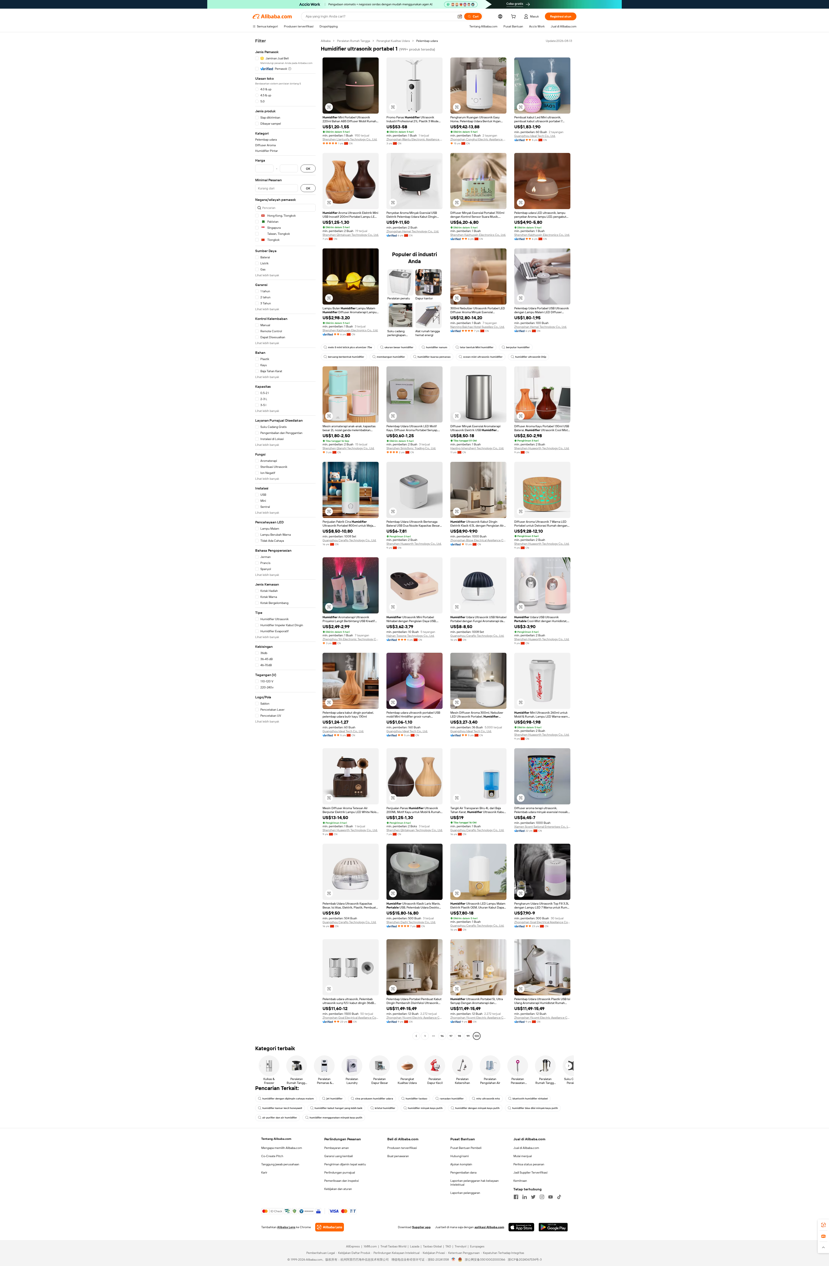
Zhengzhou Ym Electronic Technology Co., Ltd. (351, 639)
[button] (459, 16)
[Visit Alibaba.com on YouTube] (550, 1196)
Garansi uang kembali (338, 1156)
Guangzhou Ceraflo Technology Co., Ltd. (349, 540)
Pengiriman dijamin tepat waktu (345, 1164)
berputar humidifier (518, 347)
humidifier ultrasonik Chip (530, 356)
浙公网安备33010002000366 (485, 1259)
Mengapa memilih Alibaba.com (281, 1148)
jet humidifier (334, 1098)
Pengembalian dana (463, 1172)
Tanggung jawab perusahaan (280, 1164)
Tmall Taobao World (393, 1246)
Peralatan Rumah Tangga (353, 41)
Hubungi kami (459, 1156)
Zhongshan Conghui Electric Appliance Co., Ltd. (478, 139)
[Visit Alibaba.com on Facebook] (516, 1196)
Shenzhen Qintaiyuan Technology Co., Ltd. (351, 235)
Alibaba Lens (286, 1227)
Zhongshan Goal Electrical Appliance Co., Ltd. (542, 922)
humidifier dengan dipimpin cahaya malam (288, 1098)
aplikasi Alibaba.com (489, 1227)
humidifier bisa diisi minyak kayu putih (535, 1108)
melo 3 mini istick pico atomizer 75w (350, 347)
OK (308, 168)
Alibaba (326, 41)
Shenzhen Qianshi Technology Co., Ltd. (348, 448)
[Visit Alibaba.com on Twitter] (533, 1196)
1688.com (370, 1246)
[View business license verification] (453, 1259)
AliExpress (353, 1246)
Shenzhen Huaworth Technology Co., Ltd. (541, 448)
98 (459, 1035)
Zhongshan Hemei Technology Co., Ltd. (412, 231)
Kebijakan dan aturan (338, 1189)
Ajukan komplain (461, 1164)
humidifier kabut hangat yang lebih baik (338, 1108)
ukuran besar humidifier (398, 347)
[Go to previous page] (416, 1036)
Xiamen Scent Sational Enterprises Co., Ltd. (542, 826)
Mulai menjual (522, 1156)
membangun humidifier (391, 356)
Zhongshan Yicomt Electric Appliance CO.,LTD (414, 1017)
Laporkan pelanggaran (465, 1193)
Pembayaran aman (336, 1148)
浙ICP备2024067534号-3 (525, 1259)
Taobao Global (432, 1246)
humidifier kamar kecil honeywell (282, 1108)
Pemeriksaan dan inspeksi (341, 1180)
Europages (477, 1246)
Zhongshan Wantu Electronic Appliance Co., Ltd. (414, 139)
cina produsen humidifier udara (374, 1098)
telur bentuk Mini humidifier (477, 347)
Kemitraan (520, 1180)
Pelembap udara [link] (427, 41)
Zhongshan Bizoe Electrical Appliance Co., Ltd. (478, 540)
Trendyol (460, 1246)
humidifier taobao (416, 1098)
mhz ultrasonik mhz (488, 1098)
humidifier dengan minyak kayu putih (477, 1108)
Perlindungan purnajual (339, 1172)
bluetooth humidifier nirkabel (530, 1098)
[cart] (514, 17)
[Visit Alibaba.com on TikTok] (559, 1196)
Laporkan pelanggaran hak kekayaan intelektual (474, 1182)
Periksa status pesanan (528, 1164)
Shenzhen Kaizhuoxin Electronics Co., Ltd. (478, 235)
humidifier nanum (436, 347)
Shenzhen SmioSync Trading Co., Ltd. (411, 448)
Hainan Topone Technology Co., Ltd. (410, 635)
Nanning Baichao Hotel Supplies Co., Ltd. (477, 327)
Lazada (414, 1246)
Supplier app (421, 1227)
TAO (448, 1246)
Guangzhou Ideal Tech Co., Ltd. (534, 136)
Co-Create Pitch (272, 1156)
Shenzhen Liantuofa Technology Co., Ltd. (350, 139)
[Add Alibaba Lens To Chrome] (329, 1227)
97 (450, 1035)
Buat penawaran (398, 1156)
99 (468, 1035)
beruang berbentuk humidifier (346, 356)
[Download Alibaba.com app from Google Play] (553, 1227)
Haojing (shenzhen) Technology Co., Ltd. (477, 448)
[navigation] (285, 539)
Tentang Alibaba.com (276, 1139)
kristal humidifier (385, 1108)
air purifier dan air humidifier (279, 1117)
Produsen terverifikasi (402, 1148)
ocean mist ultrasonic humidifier (483, 356)
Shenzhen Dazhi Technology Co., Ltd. (411, 922)
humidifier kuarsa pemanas (434, 356)
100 (477, 1035)
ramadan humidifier (452, 1098)
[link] (823, 1225)
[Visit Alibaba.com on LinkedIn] (524, 1196)
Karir (264, 1172)
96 (442, 1035)
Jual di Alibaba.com (526, 1148)
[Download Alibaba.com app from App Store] (521, 1227)
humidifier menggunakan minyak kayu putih (336, 1117)
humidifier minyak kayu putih (425, 1108)
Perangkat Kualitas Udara (393, 41)
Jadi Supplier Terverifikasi (530, 1172)
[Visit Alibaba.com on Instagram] (541, 1196)
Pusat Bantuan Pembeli (465, 1148)
